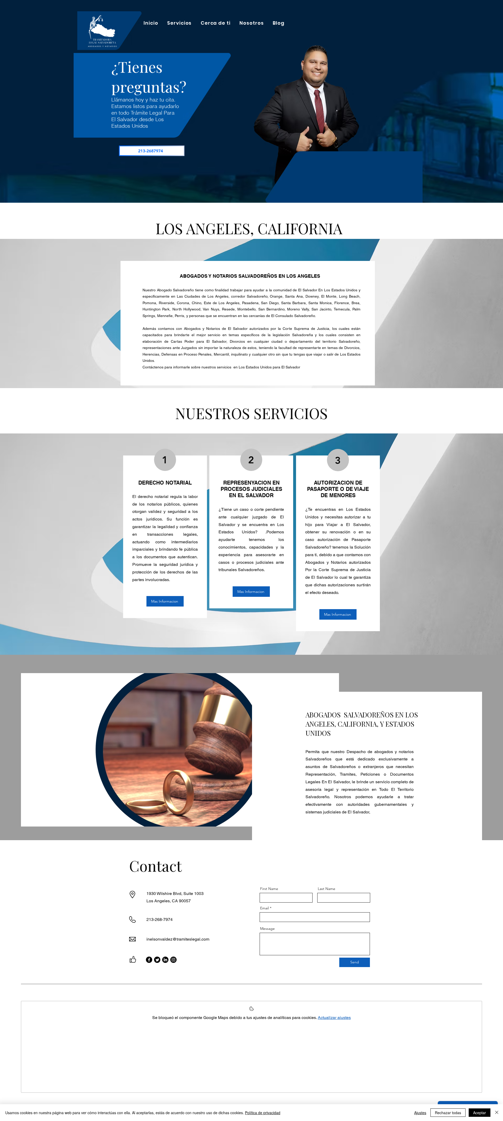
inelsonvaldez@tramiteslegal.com (177, 939)
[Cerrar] (497, 1112)
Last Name (326, 889)
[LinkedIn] (165, 960)
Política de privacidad (262, 1112)
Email (264, 908)
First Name (269, 889)
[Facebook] (149, 960)
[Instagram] (173, 960)
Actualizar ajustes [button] (334, 1017)
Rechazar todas (448, 1112)
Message (267, 928)
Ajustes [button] (420, 1112)
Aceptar (479, 1112)
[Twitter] (157, 960)
